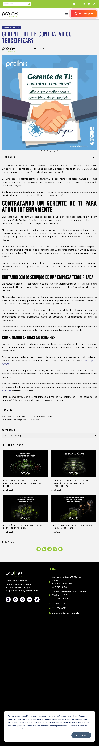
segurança (7, 27)
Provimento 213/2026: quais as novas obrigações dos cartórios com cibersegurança (71, 483)
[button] (66, 13)
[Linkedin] (73, 3)
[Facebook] (44, 549)
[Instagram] (83, 3)
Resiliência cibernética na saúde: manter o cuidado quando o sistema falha (22, 483)
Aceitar (81, 735)
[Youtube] (88, 3)
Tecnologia (15, 27)
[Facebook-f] (78, 3)
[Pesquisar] (29, 4)
